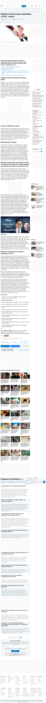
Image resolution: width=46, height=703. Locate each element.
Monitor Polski (18, 690)
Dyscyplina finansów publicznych (38, 136)
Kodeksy (17, 696)
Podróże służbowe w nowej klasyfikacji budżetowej (36, 93)
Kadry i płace (15, 11)
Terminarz (36, 149)
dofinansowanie (13, 86)
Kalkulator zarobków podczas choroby (37, 121)
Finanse (2, 690)
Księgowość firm (3, 676)
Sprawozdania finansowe (34, 684)
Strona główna (3, 11)
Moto (29, 8)
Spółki (24, 678)
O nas (2, 700)
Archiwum (39, 690)
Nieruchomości (33, 8)
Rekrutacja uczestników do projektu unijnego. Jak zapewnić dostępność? (38, 96)
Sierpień (41, 149)
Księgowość (6, 8)
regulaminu (15, 648)
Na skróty (39, 688)
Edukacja (37, 8)
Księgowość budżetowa (9, 11)
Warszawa (7, 213)
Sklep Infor (17, 683)
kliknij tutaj (20, 655)
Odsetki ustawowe (35, 138)
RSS (30, 700)
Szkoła (9, 690)
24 (33, 151)
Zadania (2, 691)
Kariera (27, 700)
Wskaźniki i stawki (33, 688)
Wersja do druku (6, 342)
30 (43, 151)
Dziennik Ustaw (18, 689)
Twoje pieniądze (25, 8)
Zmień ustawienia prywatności (16, 700)
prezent (20, 338)
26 (36, 151)
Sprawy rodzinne (18, 677)
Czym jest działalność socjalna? (8, 68)
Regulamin (23, 700)
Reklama (35, 700)
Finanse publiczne (35, 127)
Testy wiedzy (35, 144)
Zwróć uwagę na (34, 184)
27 (38, 151)
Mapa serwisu (40, 700)
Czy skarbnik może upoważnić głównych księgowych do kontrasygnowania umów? (37, 104)
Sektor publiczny (16, 8)
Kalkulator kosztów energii (37, 117)
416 (18, 637)
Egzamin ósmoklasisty (11, 696)
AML (31, 685)
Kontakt (32, 700)
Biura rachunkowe (33, 676)
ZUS (7, 482)
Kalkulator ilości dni (25, 690)
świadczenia (18, 152)
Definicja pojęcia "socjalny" (7, 69)
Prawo (21, 8)
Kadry (9, 8)
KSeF (41, 8)
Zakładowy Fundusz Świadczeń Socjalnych (11, 338)
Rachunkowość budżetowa (10, 481)
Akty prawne (17, 688)
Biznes (12, 8)
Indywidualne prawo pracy (12, 677)
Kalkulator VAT (25, 691)
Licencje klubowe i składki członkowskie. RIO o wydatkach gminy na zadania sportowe (37, 98)
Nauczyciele (10, 691)
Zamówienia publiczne (36, 131)
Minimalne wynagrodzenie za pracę (38, 140)
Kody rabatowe (40, 691)
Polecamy (33, 239)
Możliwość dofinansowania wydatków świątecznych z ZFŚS (13, 75)
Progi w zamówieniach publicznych (38, 137)
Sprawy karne (17, 678)
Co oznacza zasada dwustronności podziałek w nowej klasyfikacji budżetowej (37, 101)
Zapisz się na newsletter (25, 342)
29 (41, 151)
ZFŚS (2, 338)
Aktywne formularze (38, 126)
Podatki (24, 481)
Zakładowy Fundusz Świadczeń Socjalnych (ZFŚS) (12, 66)
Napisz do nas (16, 342)
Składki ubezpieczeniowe (34, 691)
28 (39, 151)
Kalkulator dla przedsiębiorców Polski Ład (37, 116)
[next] (21, 637)
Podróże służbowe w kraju (34, 689)
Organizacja (2, 689)
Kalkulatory (36, 110)
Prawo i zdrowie (18, 684)
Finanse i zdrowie (25, 683)
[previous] (9, 637)
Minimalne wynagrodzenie (34, 690)
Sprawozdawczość (19, 481)
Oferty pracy (39, 696)
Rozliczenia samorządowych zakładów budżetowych (37, 142)
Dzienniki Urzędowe (18, 691)
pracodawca (3, 175)
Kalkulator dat (35, 124)
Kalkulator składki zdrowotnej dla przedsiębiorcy (38, 113)
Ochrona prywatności (6, 700)
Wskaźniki (36, 134)
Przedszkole (10, 689)
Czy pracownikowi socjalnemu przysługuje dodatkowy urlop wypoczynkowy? (37, 106)
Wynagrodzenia (35, 130)
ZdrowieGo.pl (40, 689)
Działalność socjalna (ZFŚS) (22, 11)
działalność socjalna (5, 93)
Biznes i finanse (25, 677)
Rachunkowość (3, 678)
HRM (9, 683)
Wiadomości (3, 481)
